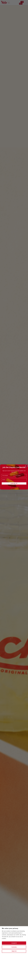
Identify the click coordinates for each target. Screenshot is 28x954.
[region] (14, 940)
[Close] (26, 927)
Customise (14, 947)
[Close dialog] (26, 466)
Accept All (14, 943)
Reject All (14, 951)
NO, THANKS (14, 486)
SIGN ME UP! (14, 483)
